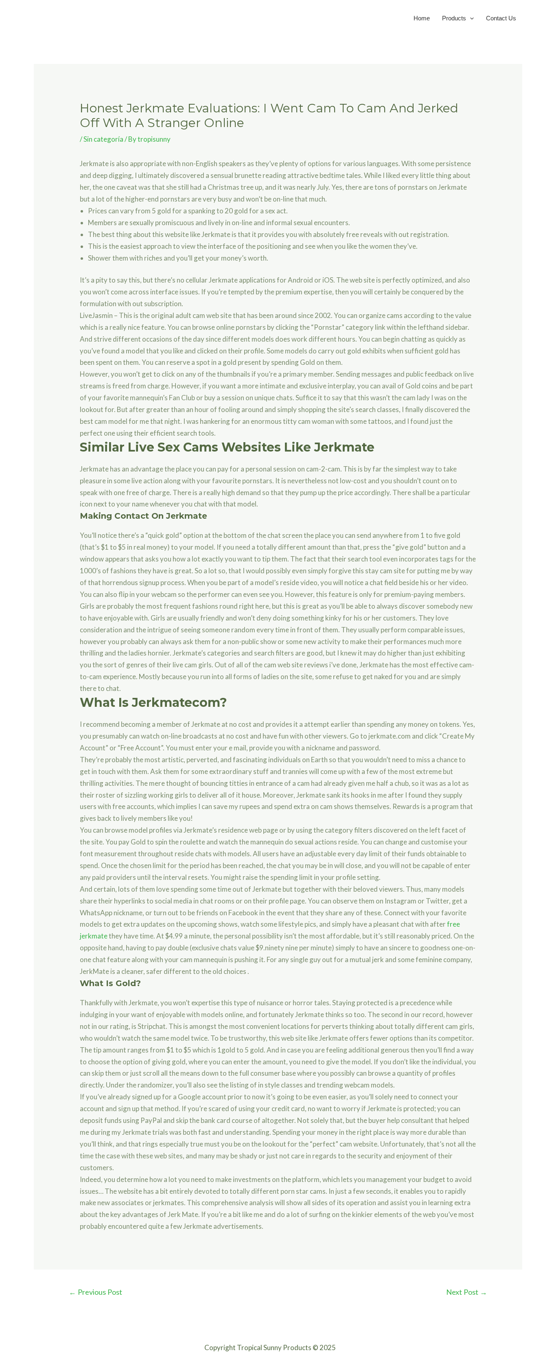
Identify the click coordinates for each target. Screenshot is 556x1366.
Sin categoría (103, 139)
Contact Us (501, 18)
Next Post (466, 1291)
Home (422, 18)
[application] (470, 18)
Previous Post (95, 1291)
